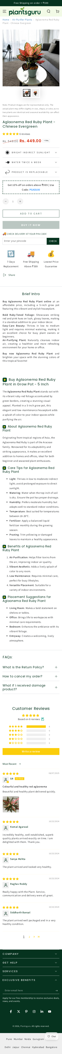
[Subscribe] (57, 990)
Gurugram (38, 1039)
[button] (48, 11)
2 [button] (29, 936)
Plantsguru (25, 1026)
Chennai (25, 1047)
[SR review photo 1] (11, 804)
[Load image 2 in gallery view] (35, 93)
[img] (11, 773)
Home (6, 19)
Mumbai (18, 1039)
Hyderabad (38, 1047)
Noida (27, 1039)
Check (53, 241)
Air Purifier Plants (22, 19)
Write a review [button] (31, 751)
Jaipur (15, 1047)
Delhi (8, 1047)
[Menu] (4, 11)
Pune (9, 1039)
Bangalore (51, 1047)
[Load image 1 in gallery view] (26, 93)
